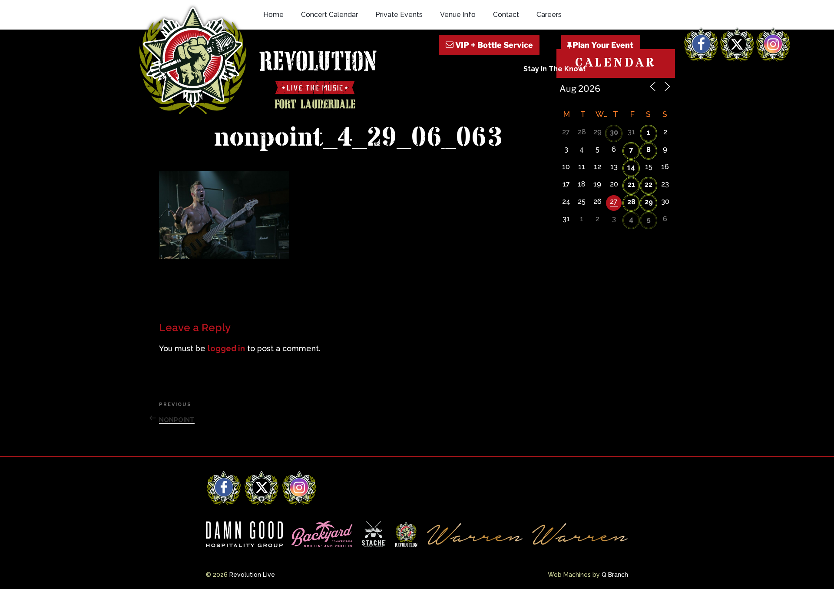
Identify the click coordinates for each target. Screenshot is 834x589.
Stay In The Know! (554, 69)
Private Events (399, 14)
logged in (226, 348)
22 (648, 184)
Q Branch (615, 574)
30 (614, 132)
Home (273, 14)
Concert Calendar (329, 14)
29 (649, 202)
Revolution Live (252, 574)
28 (631, 202)
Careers (549, 14)
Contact (506, 14)
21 (631, 184)
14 (631, 167)
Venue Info (458, 14)
